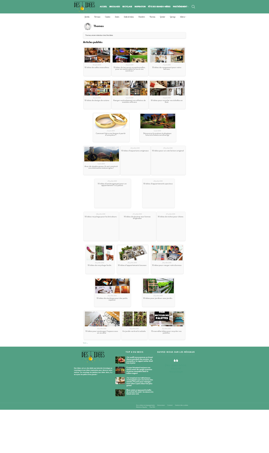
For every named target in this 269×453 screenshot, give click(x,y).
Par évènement (180, 6)
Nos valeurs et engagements (145, 405)
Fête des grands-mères (159, 6)
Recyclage (127, 6)
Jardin (86, 16)
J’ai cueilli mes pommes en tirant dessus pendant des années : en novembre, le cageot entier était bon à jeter (139, 360)
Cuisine (107, 16)
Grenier (162, 16)
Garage (172, 16)
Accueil (103, 6)
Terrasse (97, 16)
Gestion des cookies (181, 405)
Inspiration (140, 6)
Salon (117, 16)
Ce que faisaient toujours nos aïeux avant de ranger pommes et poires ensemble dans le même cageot (139, 370)
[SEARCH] (193, 6)
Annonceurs (161, 405)
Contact (170, 405)
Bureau (152, 16)
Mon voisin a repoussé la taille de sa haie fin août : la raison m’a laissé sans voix (139, 392)
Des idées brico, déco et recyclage (176, 368)
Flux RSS (152, 407)
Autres (182, 16)
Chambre (141, 16)
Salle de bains (129, 16)
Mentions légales (141, 407)
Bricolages (114, 6)
